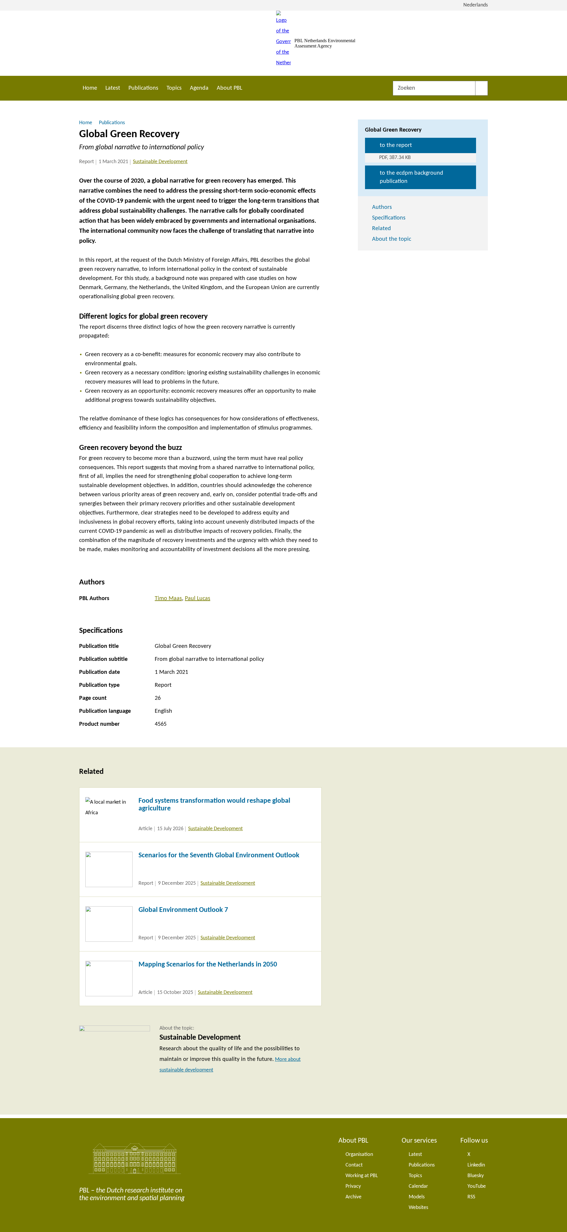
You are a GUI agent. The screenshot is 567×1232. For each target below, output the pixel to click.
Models (417, 1197)
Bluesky (475, 1176)
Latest (112, 88)
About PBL (229, 88)
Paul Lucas (197, 599)
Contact (354, 1165)
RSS (471, 1197)
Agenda (199, 88)
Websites (418, 1207)
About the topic (391, 239)
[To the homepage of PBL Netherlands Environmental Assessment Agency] (283, 43)
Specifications (388, 218)
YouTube (476, 1186)
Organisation (359, 1154)
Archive (353, 1197)
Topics (174, 88)
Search (481, 88)
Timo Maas (168, 599)
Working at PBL (362, 1176)
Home (90, 88)
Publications (143, 88)
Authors (382, 207)
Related (381, 229)
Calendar (418, 1186)
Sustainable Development (160, 162)
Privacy (353, 1186)
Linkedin (476, 1165)
